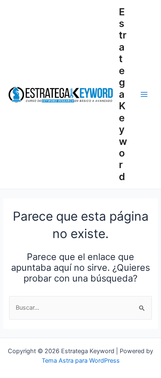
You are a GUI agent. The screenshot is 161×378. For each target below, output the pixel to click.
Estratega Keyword (123, 94)
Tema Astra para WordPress (81, 360)
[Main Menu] (144, 94)
